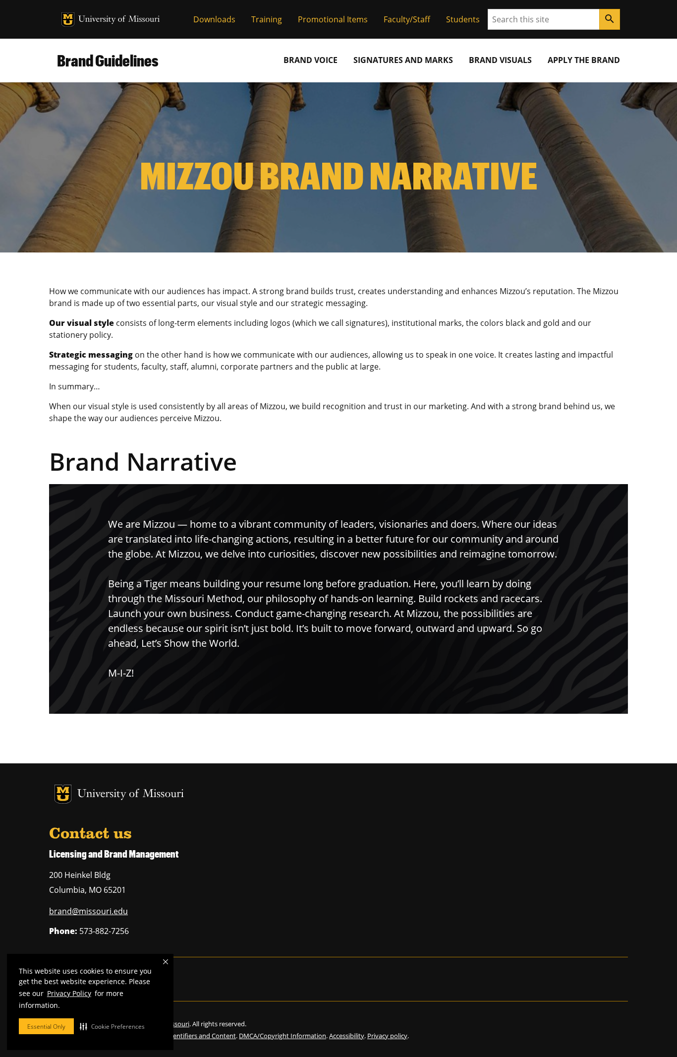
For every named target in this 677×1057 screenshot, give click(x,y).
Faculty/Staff (407, 19)
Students (463, 19)
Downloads (214, 19)
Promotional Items (333, 19)
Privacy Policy (69, 993)
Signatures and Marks (403, 60)
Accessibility (346, 1035)
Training (266, 19)
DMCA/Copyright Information (282, 1035)
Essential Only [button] (46, 1026)
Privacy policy (387, 1035)
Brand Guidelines (108, 60)
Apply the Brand (584, 60)
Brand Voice (310, 60)
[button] (112, 1026)
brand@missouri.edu (88, 911)
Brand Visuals (500, 60)
